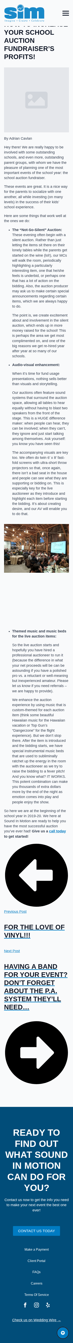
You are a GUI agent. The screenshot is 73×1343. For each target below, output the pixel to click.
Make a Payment (37, 1249)
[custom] (47, 1305)
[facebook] (25, 1305)
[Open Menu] (65, 13)
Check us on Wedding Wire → (36, 1320)
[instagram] (36, 1305)
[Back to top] (63, 1333)
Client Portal (36, 1261)
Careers (36, 1283)
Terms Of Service (36, 1295)
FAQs (36, 1272)
